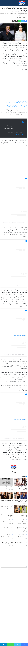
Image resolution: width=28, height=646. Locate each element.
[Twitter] (22, 21)
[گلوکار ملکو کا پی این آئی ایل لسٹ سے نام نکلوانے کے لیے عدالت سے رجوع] (20, 536)
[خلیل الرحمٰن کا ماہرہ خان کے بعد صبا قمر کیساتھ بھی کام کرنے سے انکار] (20, 494)
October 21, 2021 (20, 133)
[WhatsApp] (19, 21)
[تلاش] (26, 3)
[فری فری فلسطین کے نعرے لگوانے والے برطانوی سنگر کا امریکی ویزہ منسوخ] (20, 480)
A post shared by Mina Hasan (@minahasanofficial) (13, 436)
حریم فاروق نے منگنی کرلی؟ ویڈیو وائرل (7, 499)
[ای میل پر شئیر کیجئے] (16, 21)
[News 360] (22, 3)
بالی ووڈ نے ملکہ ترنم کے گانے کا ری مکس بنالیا (17, 106)
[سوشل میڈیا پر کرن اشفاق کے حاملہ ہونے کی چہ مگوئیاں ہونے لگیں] (20, 507)
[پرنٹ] (13, 21)
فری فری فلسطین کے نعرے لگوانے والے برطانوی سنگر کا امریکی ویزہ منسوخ (21, 486)
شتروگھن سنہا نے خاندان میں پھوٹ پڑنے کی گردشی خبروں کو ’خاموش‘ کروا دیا (7, 541)
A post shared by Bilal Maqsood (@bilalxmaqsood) (13, 221)
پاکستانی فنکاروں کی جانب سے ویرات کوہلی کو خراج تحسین (7, 513)
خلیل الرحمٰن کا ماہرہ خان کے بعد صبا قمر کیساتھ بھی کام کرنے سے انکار (21, 499)
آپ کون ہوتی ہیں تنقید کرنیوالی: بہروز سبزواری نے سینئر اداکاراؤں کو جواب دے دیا (7, 528)
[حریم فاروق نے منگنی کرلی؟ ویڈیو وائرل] (6, 494)
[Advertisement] (14, 86)
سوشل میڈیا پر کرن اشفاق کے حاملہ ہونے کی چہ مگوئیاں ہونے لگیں (21, 513)
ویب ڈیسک (24, 17)
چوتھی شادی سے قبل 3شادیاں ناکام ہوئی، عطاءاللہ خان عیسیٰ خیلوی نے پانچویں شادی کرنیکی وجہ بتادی (20, 527)
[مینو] (1, 3)
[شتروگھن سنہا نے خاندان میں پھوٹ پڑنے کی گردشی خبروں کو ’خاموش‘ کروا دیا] (6, 536)
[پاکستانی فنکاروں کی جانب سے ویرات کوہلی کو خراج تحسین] (6, 507)
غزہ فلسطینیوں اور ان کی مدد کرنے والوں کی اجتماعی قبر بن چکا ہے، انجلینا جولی (6, 486)
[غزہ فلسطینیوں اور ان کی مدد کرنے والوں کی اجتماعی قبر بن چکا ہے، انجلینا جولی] (6, 480)
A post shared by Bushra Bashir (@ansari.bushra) (13, 283)
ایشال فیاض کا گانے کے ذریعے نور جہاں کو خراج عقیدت (15, 102)
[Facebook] (25, 21)
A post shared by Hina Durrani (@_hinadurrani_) (14, 352)
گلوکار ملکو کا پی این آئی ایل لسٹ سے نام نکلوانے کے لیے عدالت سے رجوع (21, 541)
